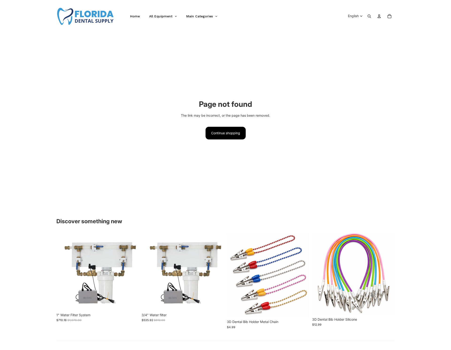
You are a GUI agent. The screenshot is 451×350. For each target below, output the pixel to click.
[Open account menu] (379, 16)
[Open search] (369, 16)
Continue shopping (225, 133)
